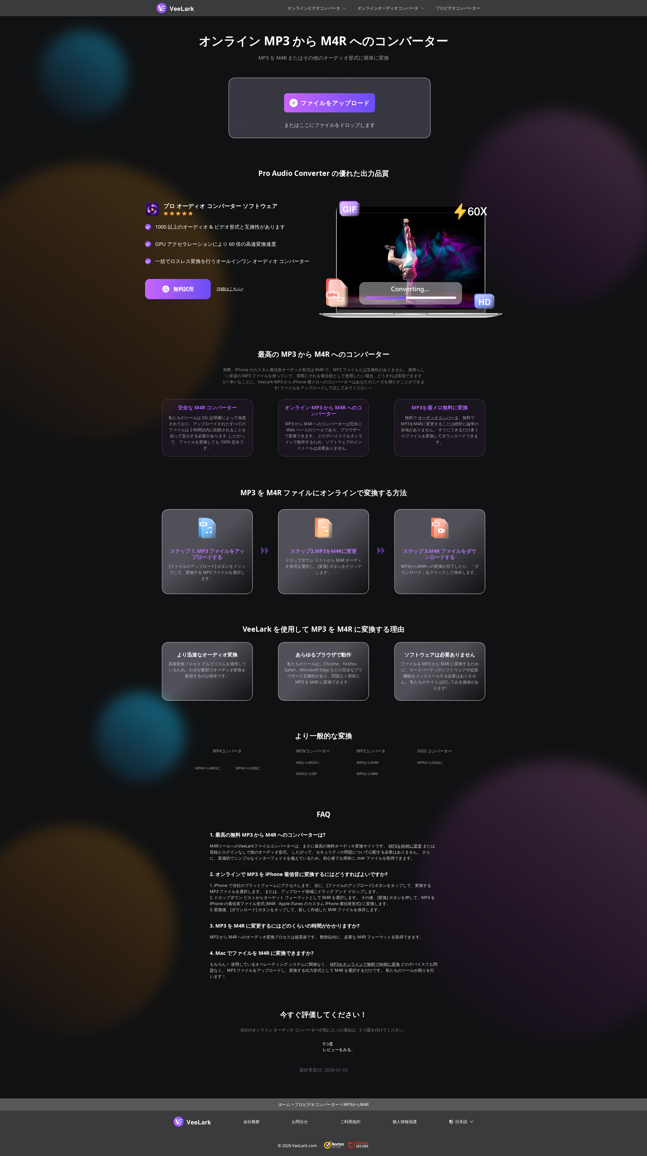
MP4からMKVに (208, 768)
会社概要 (251, 1121)
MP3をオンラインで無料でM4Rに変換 (365, 964)
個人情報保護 (404, 1121)
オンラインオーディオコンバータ (388, 8)
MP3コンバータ (371, 751)
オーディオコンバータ (438, 417)
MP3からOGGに (430, 762)
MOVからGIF (306, 773)
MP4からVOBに (248, 768)
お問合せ (300, 1121)
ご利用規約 (350, 1121)
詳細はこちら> (230, 289)
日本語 (461, 1121)
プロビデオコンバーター (458, 8)
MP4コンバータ (227, 751)
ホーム (284, 1104)
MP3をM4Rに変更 (405, 846)
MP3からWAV (367, 773)
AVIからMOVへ (308, 762)
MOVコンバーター (313, 751)
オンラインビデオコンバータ (314, 8)
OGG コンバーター (434, 751)
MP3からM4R (368, 762)
